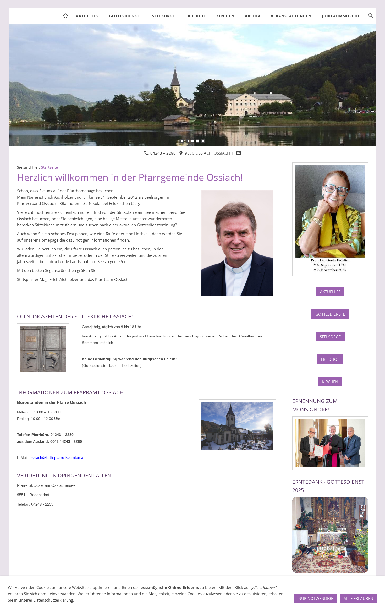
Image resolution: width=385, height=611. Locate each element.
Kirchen (330, 381)
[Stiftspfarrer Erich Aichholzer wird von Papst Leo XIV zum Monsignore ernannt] (330, 443)
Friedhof (330, 359)
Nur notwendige (315, 598)
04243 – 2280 (162, 153)
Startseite (49, 167)
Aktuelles (330, 291)
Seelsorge (330, 336)
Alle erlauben (358, 598)
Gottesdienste (330, 314)
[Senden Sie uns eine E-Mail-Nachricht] (238, 153)
